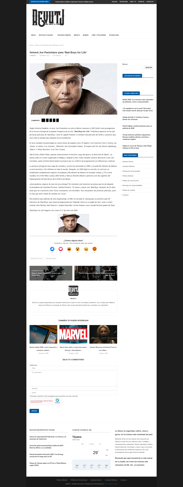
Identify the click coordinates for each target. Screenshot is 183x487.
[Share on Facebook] (43, 120)
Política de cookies (129, 190)
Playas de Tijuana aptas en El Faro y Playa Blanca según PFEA (48, 464)
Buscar (125, 64)
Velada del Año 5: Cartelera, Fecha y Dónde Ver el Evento (136, 118)
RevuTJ (33, 55)
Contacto (149, 1)
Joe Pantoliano (51, 258)
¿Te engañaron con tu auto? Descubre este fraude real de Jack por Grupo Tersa (138, 109)
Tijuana (114, 1)
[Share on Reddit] (54, 120)
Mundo (86, 35)
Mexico (77, 35)
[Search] (152, 35)
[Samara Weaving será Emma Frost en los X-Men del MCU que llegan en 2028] (103, 334)
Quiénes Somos (128, 161)
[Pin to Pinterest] (50, 120)
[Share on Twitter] (47, 120)
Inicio (33, 35)
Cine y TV (133, 1)
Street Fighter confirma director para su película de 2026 (137, 127)
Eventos (141, 1)
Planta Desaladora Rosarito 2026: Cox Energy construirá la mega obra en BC (46, 455)
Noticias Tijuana (46, 35)
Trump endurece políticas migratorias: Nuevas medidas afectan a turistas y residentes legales (83, 2)
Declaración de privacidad (131, 171)
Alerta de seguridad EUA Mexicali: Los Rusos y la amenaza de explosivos (48, 438)
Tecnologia (123, 1)
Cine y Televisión (99, 35)
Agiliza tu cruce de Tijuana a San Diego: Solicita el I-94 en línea (137, 147)
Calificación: (34, 365)
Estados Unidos (64, 35)
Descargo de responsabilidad (132, 185)
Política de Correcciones (131, 180)
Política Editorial (128, 176)
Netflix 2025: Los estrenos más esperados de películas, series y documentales (138, 101)
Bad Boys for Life (36, 258)
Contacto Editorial (128, 166)
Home (31, 45)
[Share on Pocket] (57, 120)
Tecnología (114, 35)
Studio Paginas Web (111, 484)
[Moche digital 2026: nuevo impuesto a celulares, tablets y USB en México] (43, 334)
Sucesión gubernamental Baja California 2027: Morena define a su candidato (47, 447)
